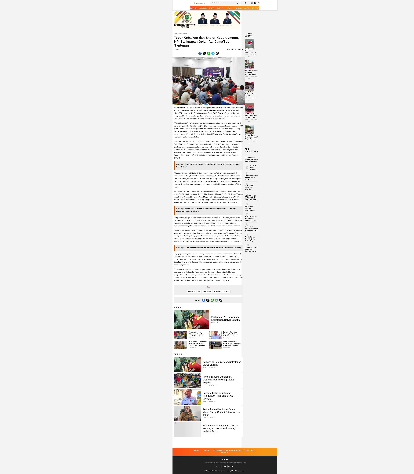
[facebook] (216, 466)
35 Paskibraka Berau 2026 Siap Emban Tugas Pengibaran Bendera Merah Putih (251, 118)
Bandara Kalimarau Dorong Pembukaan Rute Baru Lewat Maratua (230, 335)
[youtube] (233, 466)
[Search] (237, 3)
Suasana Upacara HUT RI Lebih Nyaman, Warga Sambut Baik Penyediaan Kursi (251, 74)
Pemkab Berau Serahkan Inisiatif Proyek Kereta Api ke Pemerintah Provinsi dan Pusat (251, 140)
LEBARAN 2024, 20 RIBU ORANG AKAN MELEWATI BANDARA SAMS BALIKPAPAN (251, 200)
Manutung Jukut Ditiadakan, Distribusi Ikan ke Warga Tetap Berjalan (197, 335)
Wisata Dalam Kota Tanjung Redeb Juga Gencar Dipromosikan (250, 241)
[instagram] (224, 466)
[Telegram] (248, 3)
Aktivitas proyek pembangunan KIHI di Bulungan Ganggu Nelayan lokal (251, 220)
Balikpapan (191, 291)
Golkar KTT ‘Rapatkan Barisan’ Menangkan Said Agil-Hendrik (251, 189)
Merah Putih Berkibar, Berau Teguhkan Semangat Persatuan (250, 96)
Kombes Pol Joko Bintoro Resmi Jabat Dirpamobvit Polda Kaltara (251, 179)
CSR (190, 33)
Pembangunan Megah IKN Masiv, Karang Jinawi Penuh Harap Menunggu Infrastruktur (251, 162)
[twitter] (220, 466)
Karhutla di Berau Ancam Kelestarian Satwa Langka (225, 318)
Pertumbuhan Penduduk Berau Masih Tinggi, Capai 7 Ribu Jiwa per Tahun (198, 344)
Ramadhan (217, 291)
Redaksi (176, 49)
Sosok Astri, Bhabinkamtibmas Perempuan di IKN (251, 228)
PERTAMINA (207, 291)
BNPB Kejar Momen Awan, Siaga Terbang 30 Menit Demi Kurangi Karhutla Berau (232, 344)
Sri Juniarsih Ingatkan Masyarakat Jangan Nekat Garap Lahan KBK (251, 210)
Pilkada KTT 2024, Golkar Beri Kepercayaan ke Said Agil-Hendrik (251, 250)
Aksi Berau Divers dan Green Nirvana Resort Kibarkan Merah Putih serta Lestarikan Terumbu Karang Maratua (251, 55)
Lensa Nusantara (180, 33)
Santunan (226, 291)
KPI (199, 291)
